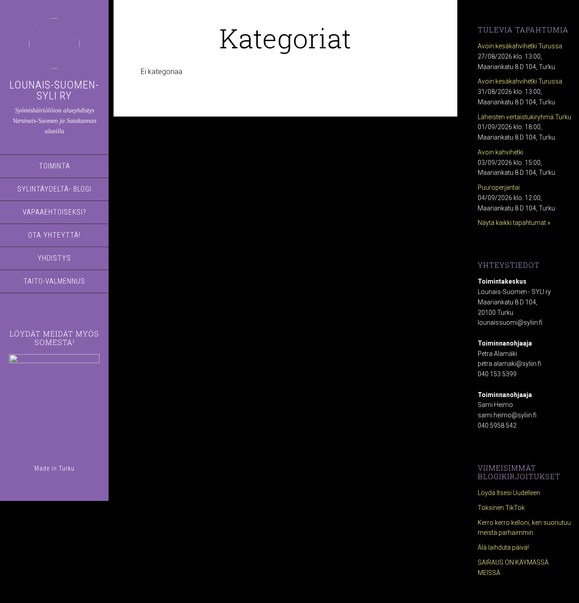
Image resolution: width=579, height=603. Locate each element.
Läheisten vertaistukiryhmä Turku (524, 117)
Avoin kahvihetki (500, 152)
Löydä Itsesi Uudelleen (509, 492)
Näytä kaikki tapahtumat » (514, 222)
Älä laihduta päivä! (503, 547)
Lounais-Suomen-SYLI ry (54, 90)
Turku (67, 468)
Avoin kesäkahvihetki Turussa (520, 46)
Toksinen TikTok (501, 507)
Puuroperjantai (499, 187)
